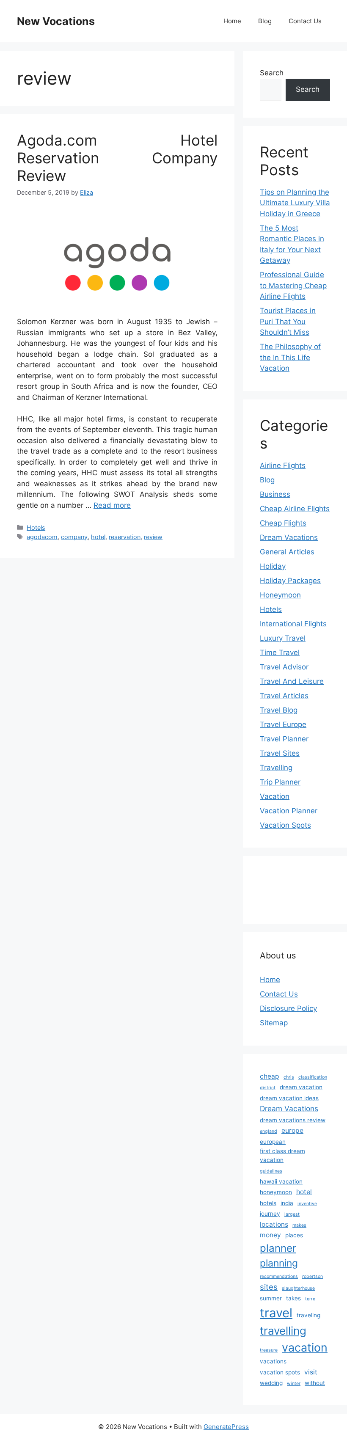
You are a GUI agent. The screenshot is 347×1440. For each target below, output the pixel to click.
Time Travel (280, 652)
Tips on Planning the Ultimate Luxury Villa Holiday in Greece (295, 203)
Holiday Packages (290, 580)
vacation (305, 1347)
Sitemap (274, 1023)
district (267, 1087)
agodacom (42, 536)
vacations (273, 1361)
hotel (98, 536)
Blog (265, 21)
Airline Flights (283, 465)
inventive (307, 1203)
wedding (271, 1382)
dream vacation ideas (289, 1098)
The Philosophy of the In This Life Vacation (290, 357)
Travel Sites (280, 753)
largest (292, 1214)
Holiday (273, 566)
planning (279, 1263)
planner (278, 1248)
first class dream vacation (282, 1155)
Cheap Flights (283, 523)
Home (232, 21)
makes (299, 1225)
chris (289, 1077)
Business (275, 494)
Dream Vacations (289, 537)
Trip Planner (280, 782)
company (74, 536)
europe (292, 1130)
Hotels (36, 527)
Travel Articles (284, 695)
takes (293, 1298)
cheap (269, 1076)
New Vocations (56, 21)
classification (312, 1077)
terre (310, 1299)
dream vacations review (292, 1120)
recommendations (279, 1276)
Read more (112, 505)
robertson (312, 1276)
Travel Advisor (284, 667)
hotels (268, 1203)
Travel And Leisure (292, 681)
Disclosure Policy (288, 1008)
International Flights (293, 624)
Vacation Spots (285, 825)
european (273, 1141)
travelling (283, 1330)
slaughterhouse (298, 1288)
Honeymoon (280, 595)
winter (293, 1383)
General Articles (287, 552)
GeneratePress (226, 1427)
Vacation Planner (288, 811)
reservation (124, 536)
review (153, 536)
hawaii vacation (281, 1181)
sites (269, 1286)
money (270, 1235)
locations (274, 1224)
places (294, 1235)
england (268, 1131)
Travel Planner (284, 739)
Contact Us (305, 21)
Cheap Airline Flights (295, 508)
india (287, 1203)
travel (276, 1312)
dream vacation (301, 1087)
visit (310, 1372)
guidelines (271, 1171)
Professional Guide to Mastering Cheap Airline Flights (293, 285)
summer (271, 1298)
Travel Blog (278, 710)
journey (270, 1213)
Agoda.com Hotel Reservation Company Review (117, 157)
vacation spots (280, 1372)
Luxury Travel (283, 638)
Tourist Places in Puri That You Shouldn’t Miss (288, 321)
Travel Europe (283, 724)
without (315, 1382)
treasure (269, 1350)
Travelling (276, 767)
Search (272, 73)
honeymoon (276, 1192)
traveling (308, 1315)
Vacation (274, 796)
